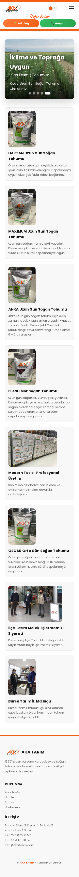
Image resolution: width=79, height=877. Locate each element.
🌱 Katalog (21, 23)
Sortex (9, 802)
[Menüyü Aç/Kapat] (71, 8)
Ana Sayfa (12, 792)
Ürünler (10, 797)
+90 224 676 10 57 (18, 835)
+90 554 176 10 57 (18, 840)
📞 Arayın (57, 23)
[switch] (53, 8)
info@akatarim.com (19, 845)
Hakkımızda (13, 807)
